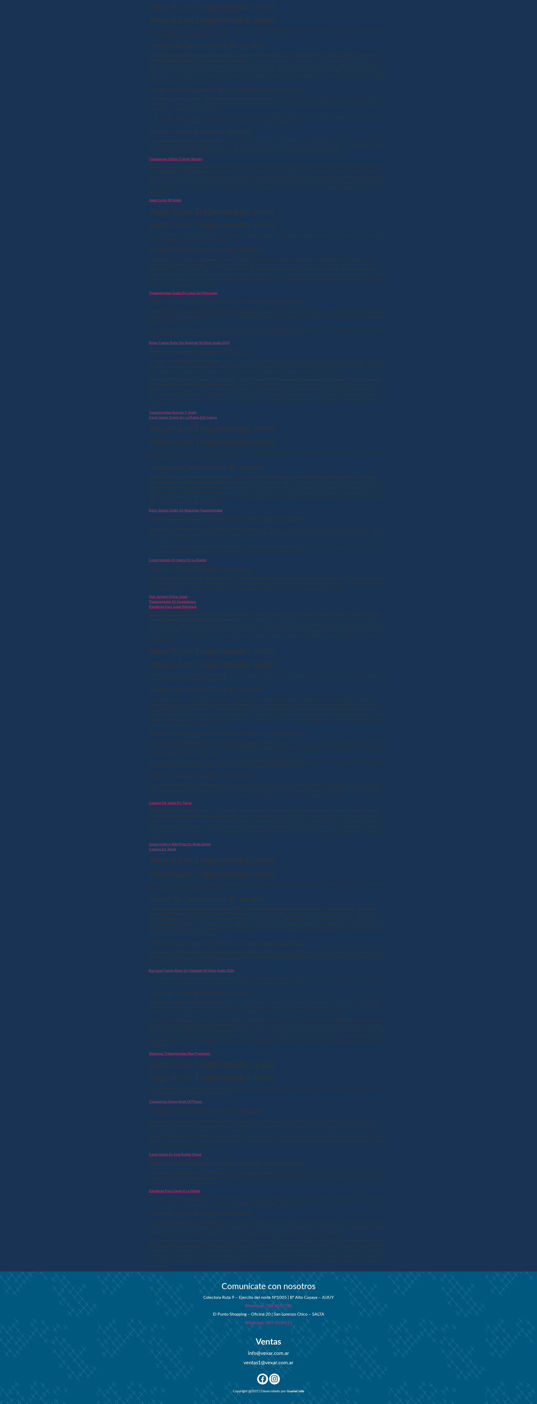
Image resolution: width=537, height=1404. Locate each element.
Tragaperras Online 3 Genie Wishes (175, 159)
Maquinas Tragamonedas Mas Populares (179, 1053)
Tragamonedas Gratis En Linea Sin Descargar (183, 293)
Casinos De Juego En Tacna (170, 803)
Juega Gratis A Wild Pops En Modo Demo (180, 844)
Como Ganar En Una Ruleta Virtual (175, 1154)
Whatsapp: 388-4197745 (268, 1306)
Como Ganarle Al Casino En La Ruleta (177, 560)
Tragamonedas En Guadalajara (172, 602)
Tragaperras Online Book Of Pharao (175, 1102)
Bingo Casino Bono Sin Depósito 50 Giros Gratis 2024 (189, 343)
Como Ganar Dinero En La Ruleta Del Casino (183, 417)
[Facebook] (262, 1379)
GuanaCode (295, 1391)
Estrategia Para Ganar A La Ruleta (174, 1191)
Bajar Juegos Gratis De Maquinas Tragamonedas (185, 510)
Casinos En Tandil (162, 849)
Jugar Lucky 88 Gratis (165, 200)
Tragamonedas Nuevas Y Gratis (173, 412)
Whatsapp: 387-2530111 (268, 1323)
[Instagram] (274, 1379)
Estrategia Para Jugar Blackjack (173, 607)
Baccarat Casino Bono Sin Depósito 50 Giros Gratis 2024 (191, 970)
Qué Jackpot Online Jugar (168, 596)
